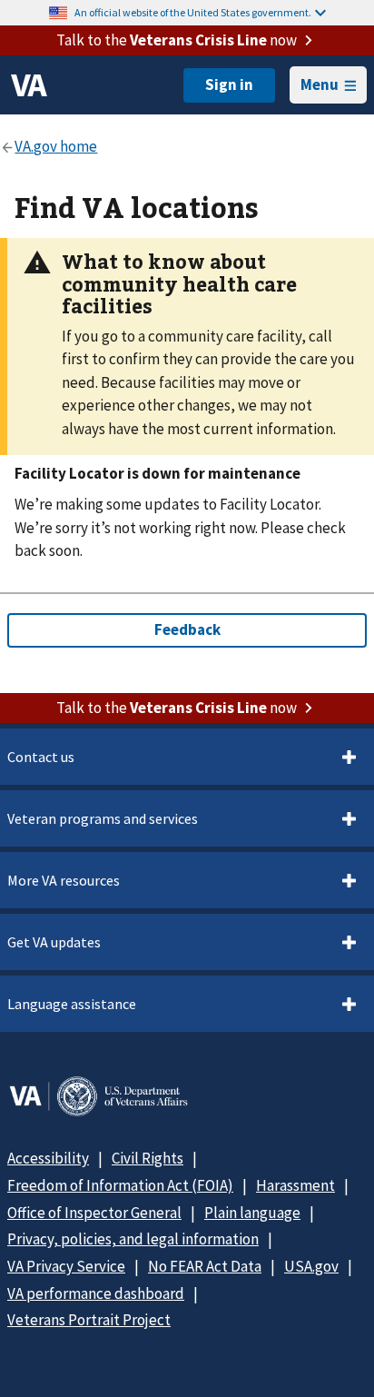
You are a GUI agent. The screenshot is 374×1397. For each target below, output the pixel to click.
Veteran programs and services (102, 818)
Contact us (40, 757)
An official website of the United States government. (192, 12)
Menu (319, 84)
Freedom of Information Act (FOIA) (120, 1185)
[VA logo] (29, 85)
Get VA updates (54, 942)
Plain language (252, 1213)
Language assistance (71, 1004)
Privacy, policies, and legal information (133, 1239)
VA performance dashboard (95, 1293)
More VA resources (63, 880)
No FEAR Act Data (204, 1266)
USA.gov (311, 1266)
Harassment (295, 1185)
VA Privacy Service (66, 1266)
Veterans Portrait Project (89, 1320)
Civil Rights (147, 1158)
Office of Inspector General (94, 1213)
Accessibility (48, 1158)
